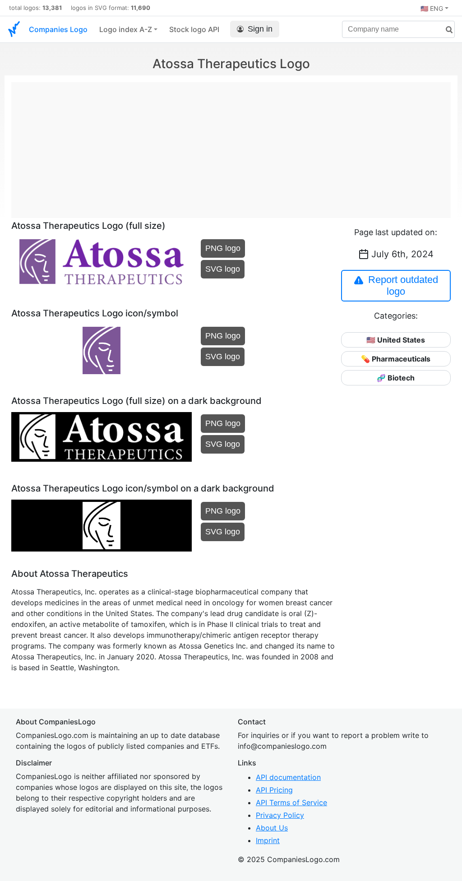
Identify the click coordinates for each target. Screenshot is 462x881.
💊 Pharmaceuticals (395, 358)
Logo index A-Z (125, 29)
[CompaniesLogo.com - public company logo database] (14, 29)
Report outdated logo (403, 285)
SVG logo (222, 269)
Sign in (260, 28)
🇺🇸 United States (395, 339)
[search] (446, 30)
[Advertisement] (231, 145)
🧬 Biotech (396, 377)
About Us (272, 827)
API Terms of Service (291, 802)
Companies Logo (58, 29)
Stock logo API (194, 29)
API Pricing (274, 789)
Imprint (268, 840)
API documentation (288, 777)
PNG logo (222, 248)
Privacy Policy (280, 815)
